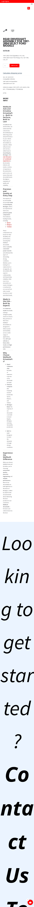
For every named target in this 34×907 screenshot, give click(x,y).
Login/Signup (5, 1)
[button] (28, 8)
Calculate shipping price (12, 73)
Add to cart (14, 65)
